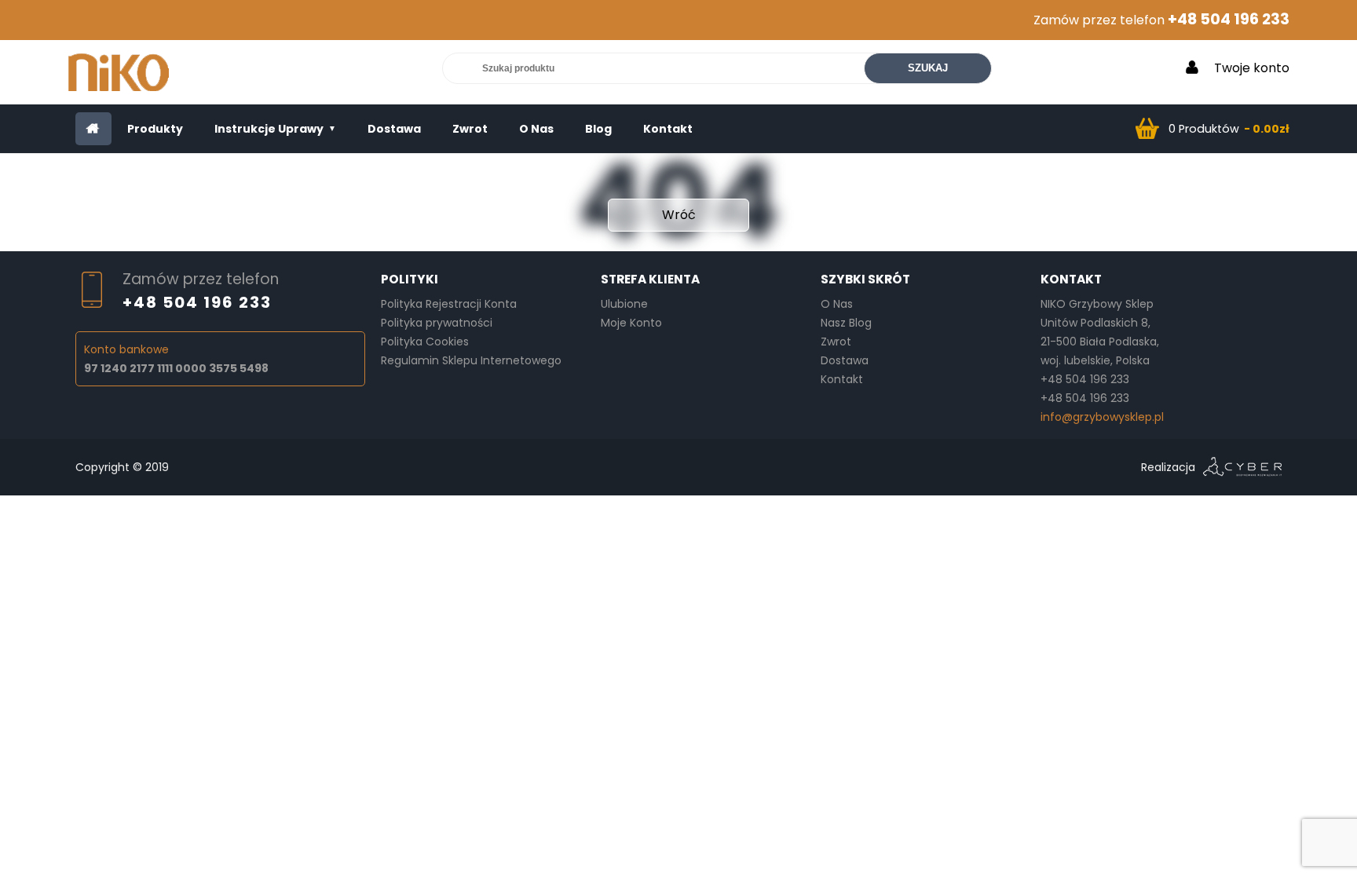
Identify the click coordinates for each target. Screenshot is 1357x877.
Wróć (679, 215)
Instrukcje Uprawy (269, 129)
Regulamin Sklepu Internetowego (471, 360)
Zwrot (470, 129)
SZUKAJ (928, 68)
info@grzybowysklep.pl (1102, 417)
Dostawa (394, 129)
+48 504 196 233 (1228, 19)
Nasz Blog (846, 323)
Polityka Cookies (425, 341)
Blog (598, 129)
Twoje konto (1250, 68)
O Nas (536, 129)
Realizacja (1168, 467)
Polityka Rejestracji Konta (449, 304)
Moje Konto (631, 323)
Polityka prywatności (436, 323)
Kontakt (668, 129)
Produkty (155, 129)
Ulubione (624, 304)
